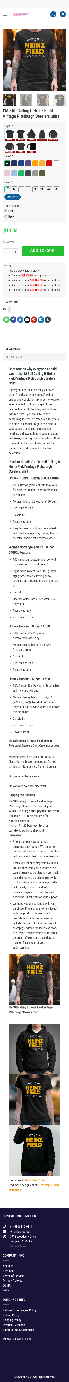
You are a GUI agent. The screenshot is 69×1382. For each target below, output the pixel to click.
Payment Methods (14, 1325)
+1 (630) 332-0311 (21, 1226)
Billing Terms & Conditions (18, 1330)
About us (8, 1266)
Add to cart (42, 250)
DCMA (7, 1285)
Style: (8, 126)
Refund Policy (14, 356)
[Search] (53, 14)
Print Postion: (12, 206)
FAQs (6, 1290)
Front (11, 211)
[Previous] (9, 60)
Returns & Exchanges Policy (19, 1310)
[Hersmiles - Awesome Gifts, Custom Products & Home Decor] (28, 14)
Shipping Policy (12, 1320)
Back (11, 216)
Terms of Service (13, 1276)
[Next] (60, 60)
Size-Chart (9, 1271)
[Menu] (5, 14)
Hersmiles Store (35, 1180)
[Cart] (63, 14)
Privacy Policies (12, 1280)
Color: (8, 156)
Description (13, 348)
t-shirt (15, 302)
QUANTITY (9, 242)
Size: (8, 182)
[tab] (34, 349)
